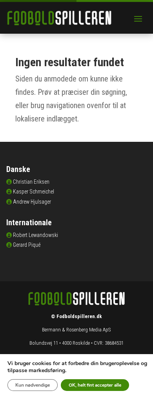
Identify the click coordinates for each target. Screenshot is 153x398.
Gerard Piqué (26, 245)
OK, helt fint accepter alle (95, 385)
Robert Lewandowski (35, 235)
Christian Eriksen (31, 182)
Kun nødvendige (32, 385)
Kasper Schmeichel (33, 191)
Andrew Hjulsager (32, 202)
